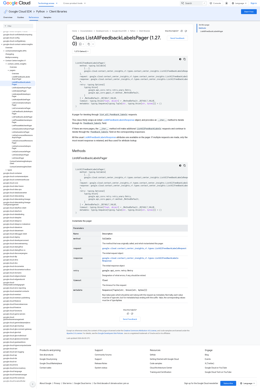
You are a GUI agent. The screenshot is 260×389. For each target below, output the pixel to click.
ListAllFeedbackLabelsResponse (118, 120)
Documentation (86, 31)
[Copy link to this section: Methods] (89, 151)
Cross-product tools (72, 3)
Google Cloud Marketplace (51, 363)
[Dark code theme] (180, 59)
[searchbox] (18, 26)
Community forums (103, 355)
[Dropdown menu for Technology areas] (57, 3)
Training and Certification (160, 372)
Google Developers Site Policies (110, 333)
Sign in (254, 3)
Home (74, 31)
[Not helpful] (186, 31)
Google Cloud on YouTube (216, 368)
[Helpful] (182, 31)
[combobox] (193, 3)
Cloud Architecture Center (161, 368)
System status (101, 368)
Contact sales (45, 368)
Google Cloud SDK (20, 11)
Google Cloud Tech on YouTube (218, 372)
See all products (46, 355)
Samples (47, 17)
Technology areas (46, 3)
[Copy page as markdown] (88, 44)
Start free (248, 11)
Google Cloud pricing (48, 359)
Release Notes (101, 363)
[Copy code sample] (184, 59)
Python (40, 11)
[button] (17, 44)
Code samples (156, 363)
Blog (207, 355)
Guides (20, 17)
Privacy (57, 383)
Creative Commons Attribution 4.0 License (140, 331)
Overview (7, 17)
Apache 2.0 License (74, 333)
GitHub (153, 355)
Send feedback (177, 38)
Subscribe (228, 383)
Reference (34, 17)
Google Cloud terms (82, 383)
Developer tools (102, 31)
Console (217, 3)
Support (98, 359)
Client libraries (58, 11)
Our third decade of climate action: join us (111, 383)
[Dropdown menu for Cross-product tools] (85, 3)
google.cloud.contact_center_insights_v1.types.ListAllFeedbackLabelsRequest (144, 248)
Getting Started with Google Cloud (164, 359)
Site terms (67, 383)
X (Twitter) (209, 363)
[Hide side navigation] (32, 384)
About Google (45, 383)
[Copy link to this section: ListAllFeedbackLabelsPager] (110, 158)
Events (208, 359)
